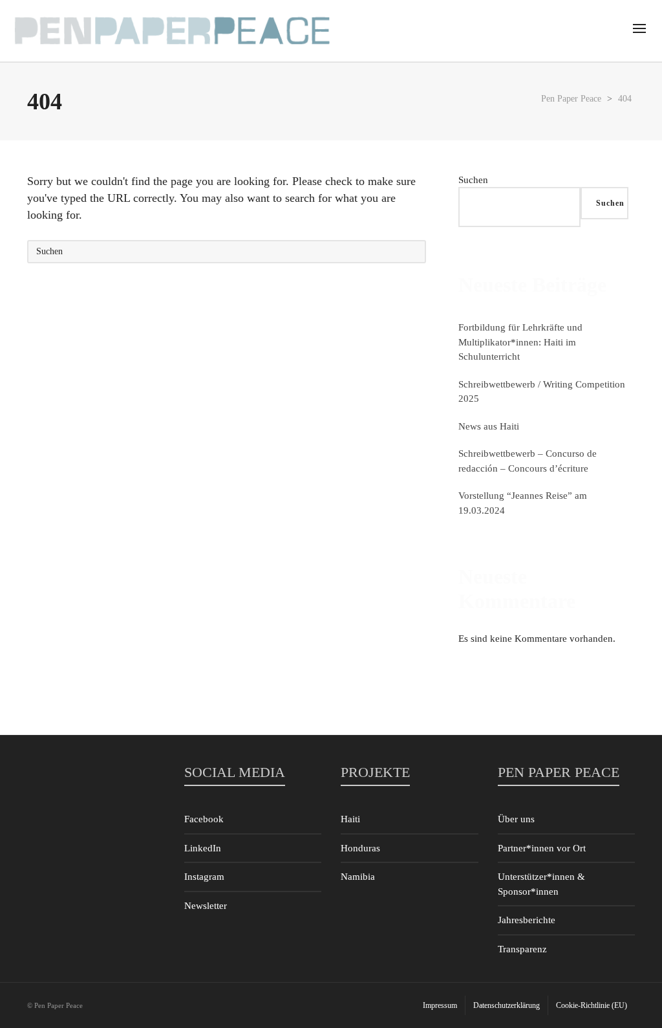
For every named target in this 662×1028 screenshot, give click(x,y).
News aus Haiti (488, 426)
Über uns (516, 819)
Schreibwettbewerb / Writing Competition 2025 (541, 391)
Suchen (473, 180)
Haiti (350, 819)
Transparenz (522, 949)
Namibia (358, 876)
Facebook (204, 819)
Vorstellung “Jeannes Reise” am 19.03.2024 (522, 503)
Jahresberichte (526, 920)
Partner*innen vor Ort (542, 848)
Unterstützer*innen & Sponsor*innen (541, 884)
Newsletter (205, 906)
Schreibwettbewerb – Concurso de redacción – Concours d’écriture (527, 461)
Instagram (204, 876)
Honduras (360, 848)
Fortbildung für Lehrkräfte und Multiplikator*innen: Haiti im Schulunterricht (520, 342)
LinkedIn (202, 848)
